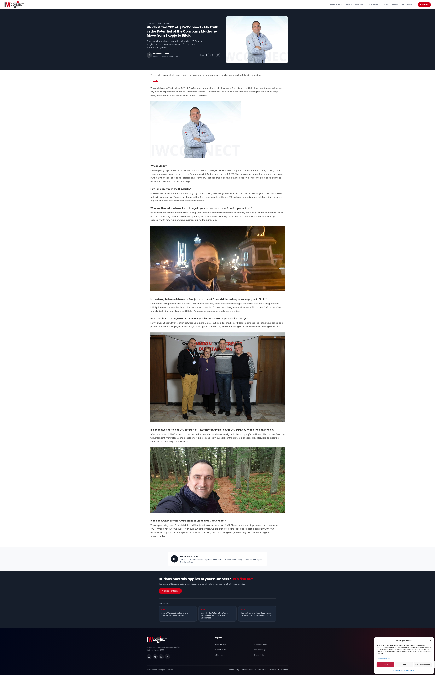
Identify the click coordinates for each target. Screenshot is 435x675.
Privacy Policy (409, 670)
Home (150, 23)
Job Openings (260, 650)
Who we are (406, 5)
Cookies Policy (398, 670)
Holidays (272, 670)
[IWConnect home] (157, 639)
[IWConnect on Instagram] (161, 656)
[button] (430, 641)
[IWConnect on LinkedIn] (149, 656)
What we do (334, 5)
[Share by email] (218, 55)
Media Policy (234, 670)
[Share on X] (212, 55)
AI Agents (219, 655)
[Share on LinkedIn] (207, 55)
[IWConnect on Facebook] (155, 656)
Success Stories (260, 644)
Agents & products (354, 5)
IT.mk (155, 80)
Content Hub (160, 23)
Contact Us (259, 655)
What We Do (220, 650)
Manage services (384, 658)
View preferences (422, 665)
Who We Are (220, 644)
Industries (373, 5)
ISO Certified (283, 670)
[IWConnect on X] (167, 656)
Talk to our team (170, 591)
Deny (404, 665)
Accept (385, 665)
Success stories (391, 5)
